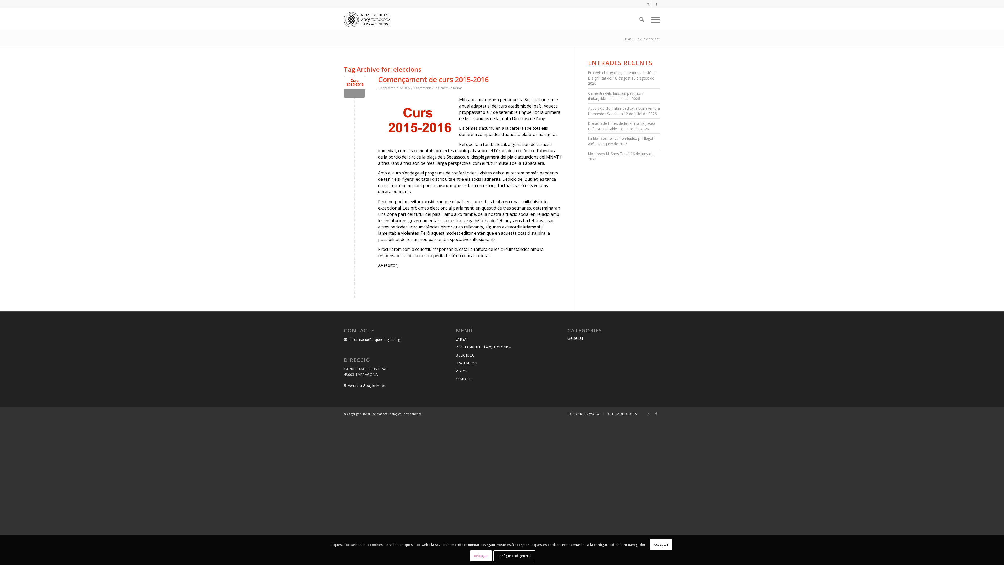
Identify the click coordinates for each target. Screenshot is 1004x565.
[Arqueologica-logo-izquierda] (369, 19)
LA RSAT (462, 339)
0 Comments (422, 88)
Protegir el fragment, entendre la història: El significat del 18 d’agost (622, 75)
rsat (459, 88)
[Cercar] (642, 19)
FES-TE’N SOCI (466, 363)
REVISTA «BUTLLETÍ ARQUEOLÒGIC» (483, 347)
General (443, 88)
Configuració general (514, 555)
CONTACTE (464, 379)
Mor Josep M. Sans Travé (609, 153)
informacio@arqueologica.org (375, 339)
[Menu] (654, 19)
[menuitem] (642, 19)
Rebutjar (481, 555)
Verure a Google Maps (367, 385)
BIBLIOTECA (465, 355)
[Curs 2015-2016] (354, 87)
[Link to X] (648, 4)
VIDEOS (461, 371)
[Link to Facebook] (656, 4)
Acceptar (661, 544)
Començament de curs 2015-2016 (433, 79)
